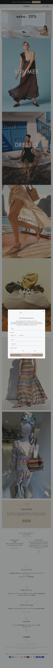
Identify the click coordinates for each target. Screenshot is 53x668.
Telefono (12, 332)
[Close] (43, 311)
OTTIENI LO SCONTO (26, 355)
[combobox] (13, 335)
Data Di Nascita (13, 348)
